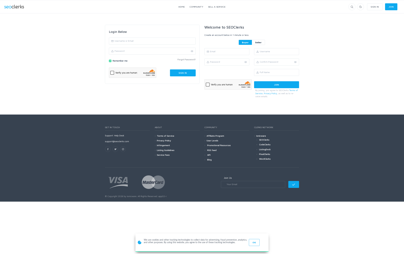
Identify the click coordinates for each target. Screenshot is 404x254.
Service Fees (163, 155)
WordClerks (265, 158)
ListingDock (265, 149)
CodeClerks (264, 144)
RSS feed (212, 150)
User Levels (212, 140)
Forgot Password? (187, 59)
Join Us (228, 177)
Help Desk (119, 135)
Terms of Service (165, 135)
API (209, 155)
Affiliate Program (215, 135)
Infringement (163, 145)
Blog (209, 159)
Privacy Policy (270, 93)
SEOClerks (264, 139)
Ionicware (261, 135)
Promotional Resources (219, 145)
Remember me (120, 60)
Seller (258, 42)
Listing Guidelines (165, 150)
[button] (295, 62)
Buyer (245, 42)
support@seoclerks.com (117, 141)
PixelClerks (264, 154)
